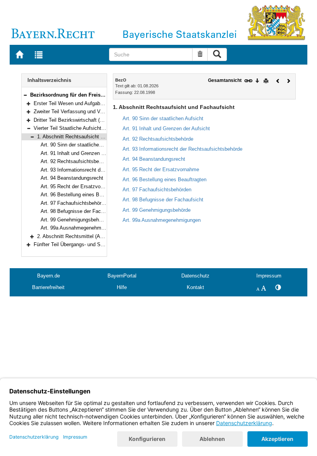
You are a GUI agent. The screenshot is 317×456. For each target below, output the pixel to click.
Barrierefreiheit (48, 287)
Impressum (268, 276)
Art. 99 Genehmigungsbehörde (75, 220)
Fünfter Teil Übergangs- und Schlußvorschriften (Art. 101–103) (103, 244)
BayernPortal (121, 276)
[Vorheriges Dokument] (278, 80)
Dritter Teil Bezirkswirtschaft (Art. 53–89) (79, 120)
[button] (25, 95)
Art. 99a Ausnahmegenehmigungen (80, 228)
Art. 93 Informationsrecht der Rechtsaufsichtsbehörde (100, 170)
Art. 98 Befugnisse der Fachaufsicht (81, 211)
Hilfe (122, 287)
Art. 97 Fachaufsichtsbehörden (75, 203)
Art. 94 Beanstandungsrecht (72, 178)
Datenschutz (195, 276)
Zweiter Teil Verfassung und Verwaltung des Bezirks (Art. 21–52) (105, 111)
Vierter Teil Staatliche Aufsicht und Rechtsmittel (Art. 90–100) (102, 128)
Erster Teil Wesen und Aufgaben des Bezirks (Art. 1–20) (96, 103)
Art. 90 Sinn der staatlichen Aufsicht (81, 145)
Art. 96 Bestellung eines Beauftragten (82, 194)
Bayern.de (48, 276)
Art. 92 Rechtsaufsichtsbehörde (76, 161)
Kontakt (195, 287)
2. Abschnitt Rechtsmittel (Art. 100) (76, 236)
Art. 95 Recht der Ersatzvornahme (79, 186)
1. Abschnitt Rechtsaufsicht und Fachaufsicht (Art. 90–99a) (103, 137)
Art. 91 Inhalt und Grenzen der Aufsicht (84, 153)
